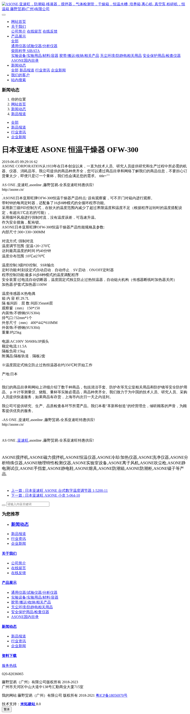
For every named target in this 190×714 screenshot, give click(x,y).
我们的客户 (20, 75)
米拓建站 (28, 704)
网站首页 (18, 22)
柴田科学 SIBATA (25, 51)
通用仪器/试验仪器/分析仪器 (34, 46)
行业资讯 (42, 70)
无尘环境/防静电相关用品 (121, 56)
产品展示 (18, 36)
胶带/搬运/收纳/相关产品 (79, 56)
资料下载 (9, 656)
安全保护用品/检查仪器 (162, 56)
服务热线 (9, 666)
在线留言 (34, 31)
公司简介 (18, 31)
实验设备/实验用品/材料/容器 (34, 56)
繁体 (7, 709)
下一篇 (45, 495)
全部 (15, 41)
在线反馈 (50, 31)
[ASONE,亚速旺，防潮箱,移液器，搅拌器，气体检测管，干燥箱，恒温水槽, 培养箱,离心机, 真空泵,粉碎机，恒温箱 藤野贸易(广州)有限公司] (95, 7)
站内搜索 (18, 80)
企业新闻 (58, 70)
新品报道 (26, 70)
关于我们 (18, 26)
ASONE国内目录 (25, 60)
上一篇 (59, 490)
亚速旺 (22, 440)
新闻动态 (18, 65)
